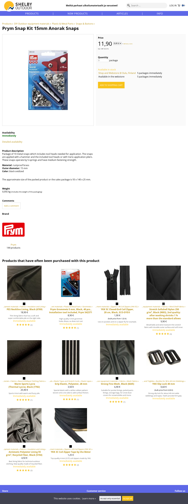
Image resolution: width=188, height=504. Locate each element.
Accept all (127, 498)
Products (32, 13)
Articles (122, 13)
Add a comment (11, 205)
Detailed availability (12, 141)
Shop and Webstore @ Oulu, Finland (117, 73)
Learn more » (89, 498)
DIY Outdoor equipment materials (32, 23)
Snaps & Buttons (85, 23)
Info (160, 13)
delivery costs (128, 44)
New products (78, 13)
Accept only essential (110, 498)
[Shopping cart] (179, 5)
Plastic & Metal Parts (63, 23)
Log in (173, 5)
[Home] (19, 8)
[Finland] (184, 5)
